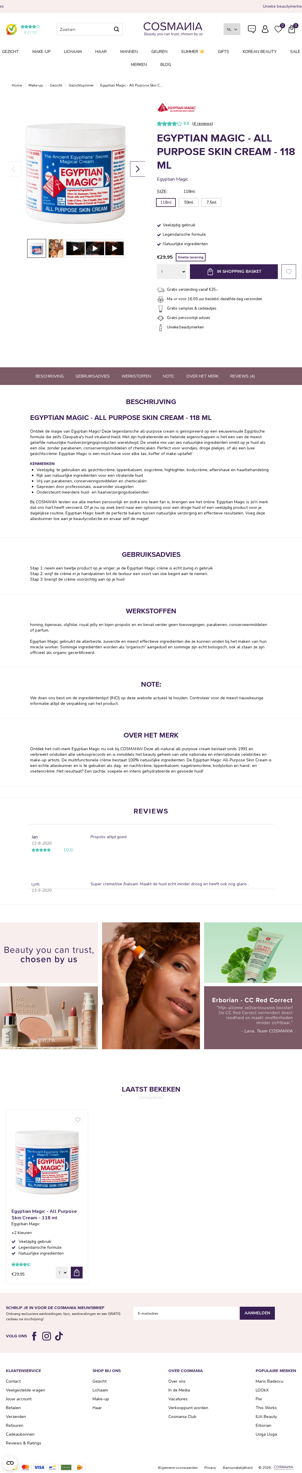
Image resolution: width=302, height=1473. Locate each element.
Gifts (223, 51)
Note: (169, 376)
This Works (266, 1408)
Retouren (14, 1425)
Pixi (259, 1399)
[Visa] (39, 1467)
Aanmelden (257, 1313)
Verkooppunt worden (188, 1408)
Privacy (210, 1467)
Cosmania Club (182, 1416)
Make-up (41, 51)
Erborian (263, 1425)
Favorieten (288, 271)
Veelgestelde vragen (251, 30)
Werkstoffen (136, 376)
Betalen (13, 1408)
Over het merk (202, 376)
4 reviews (202, 123)
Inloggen (265, 29)
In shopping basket (239, 271)
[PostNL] (80, 1467)
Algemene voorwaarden (178, 1467)
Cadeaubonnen (20, 1434)
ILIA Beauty (266, 1416)
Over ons (177, 1381)
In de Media (179, 1390)
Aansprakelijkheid (237, 1467)
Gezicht (10, 51)
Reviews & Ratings (23, 1443)
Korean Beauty (260, 51)
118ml (166, 202)
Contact (13, 1381)
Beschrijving (50, 376)
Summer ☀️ (192, 51)
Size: (162, 191)
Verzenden (16, 1416)
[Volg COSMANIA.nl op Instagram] (47, 1336)
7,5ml (211, 202)
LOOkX (262, 1390)
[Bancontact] (53, 1467)
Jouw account (19, 1399)
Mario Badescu (269, 1381)
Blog (165, 64)
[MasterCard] (25, 1467)
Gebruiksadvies (93, 376)
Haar (101, 51)
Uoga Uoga (266, 1434)
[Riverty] (66, 1467)
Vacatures (178, 1399)
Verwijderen (151, 1097)
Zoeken (116, 29)
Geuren (159, 51)
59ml (188, 202)
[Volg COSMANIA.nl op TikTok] (59, 1336)
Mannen (129, 51)
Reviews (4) (242, 376)
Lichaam (73, 51)
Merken (139, 64)
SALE (295, 51)
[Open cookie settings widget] (10, 1463)
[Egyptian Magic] (176, 107)
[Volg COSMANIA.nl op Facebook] (34, 1336)
